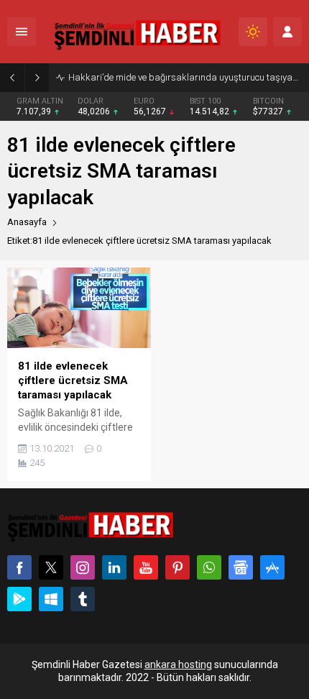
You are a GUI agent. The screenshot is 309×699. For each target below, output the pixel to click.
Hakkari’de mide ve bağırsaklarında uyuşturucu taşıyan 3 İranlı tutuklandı (185, 77)
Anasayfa (27, 221)
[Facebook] (19, 567)
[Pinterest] (177, 567)
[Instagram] (82, 567)
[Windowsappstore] (51, 599)
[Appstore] (272, 567)
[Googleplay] (19, 599)
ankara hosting (178, 664)
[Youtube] (146, 567)
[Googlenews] (241, 567)
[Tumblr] (82, 599)
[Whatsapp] (209, 567)
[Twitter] (51, 567)
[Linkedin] (114, 567)
